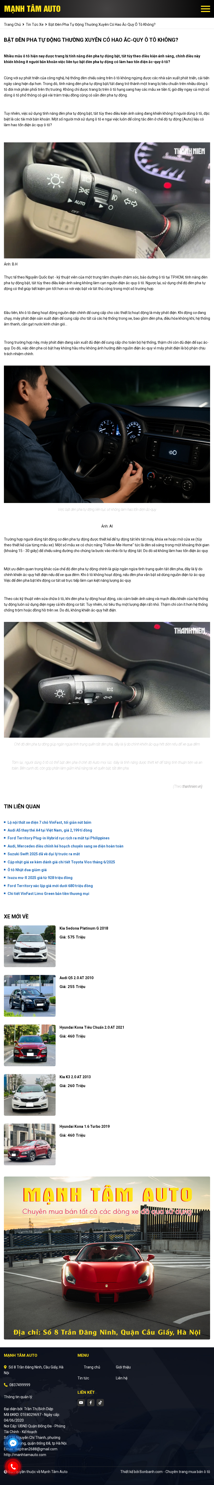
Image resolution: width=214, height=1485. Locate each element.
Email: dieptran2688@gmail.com (30, 1449)
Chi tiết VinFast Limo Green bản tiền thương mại (48, 894)
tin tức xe (35, 24)
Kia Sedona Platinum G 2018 (84, 928)
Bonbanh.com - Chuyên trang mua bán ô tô (175, 1472)
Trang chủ (92, 1367)
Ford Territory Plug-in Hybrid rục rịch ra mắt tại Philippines (59, 838)
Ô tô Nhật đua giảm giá (27, 870)
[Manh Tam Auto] (32, 9)
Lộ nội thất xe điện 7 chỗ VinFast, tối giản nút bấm (49, 822)
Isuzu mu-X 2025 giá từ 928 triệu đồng (40, 878)
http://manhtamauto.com (25, 1455)
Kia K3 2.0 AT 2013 (75, 1077)
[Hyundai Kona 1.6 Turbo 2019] (30, 1144)
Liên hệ (121, 1378)
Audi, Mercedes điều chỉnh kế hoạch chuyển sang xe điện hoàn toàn (65, 846)
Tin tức (83, 1378)
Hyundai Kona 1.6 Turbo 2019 (85, 1126)
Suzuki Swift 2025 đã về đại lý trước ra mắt (44, 854)
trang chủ (12, 24)
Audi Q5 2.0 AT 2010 (76, 978)
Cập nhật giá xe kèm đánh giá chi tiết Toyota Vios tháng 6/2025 (61, 862)
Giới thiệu (123, 1367)
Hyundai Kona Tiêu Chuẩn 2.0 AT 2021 (92, 1027)
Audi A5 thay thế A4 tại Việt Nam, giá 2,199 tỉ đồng (50, 830)
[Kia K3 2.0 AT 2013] (30, 1095)
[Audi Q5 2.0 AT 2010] (30, 996)
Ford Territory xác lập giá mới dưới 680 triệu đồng (50, 886)
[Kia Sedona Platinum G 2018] (30, 946)
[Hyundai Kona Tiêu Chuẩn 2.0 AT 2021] (30, 1045)
